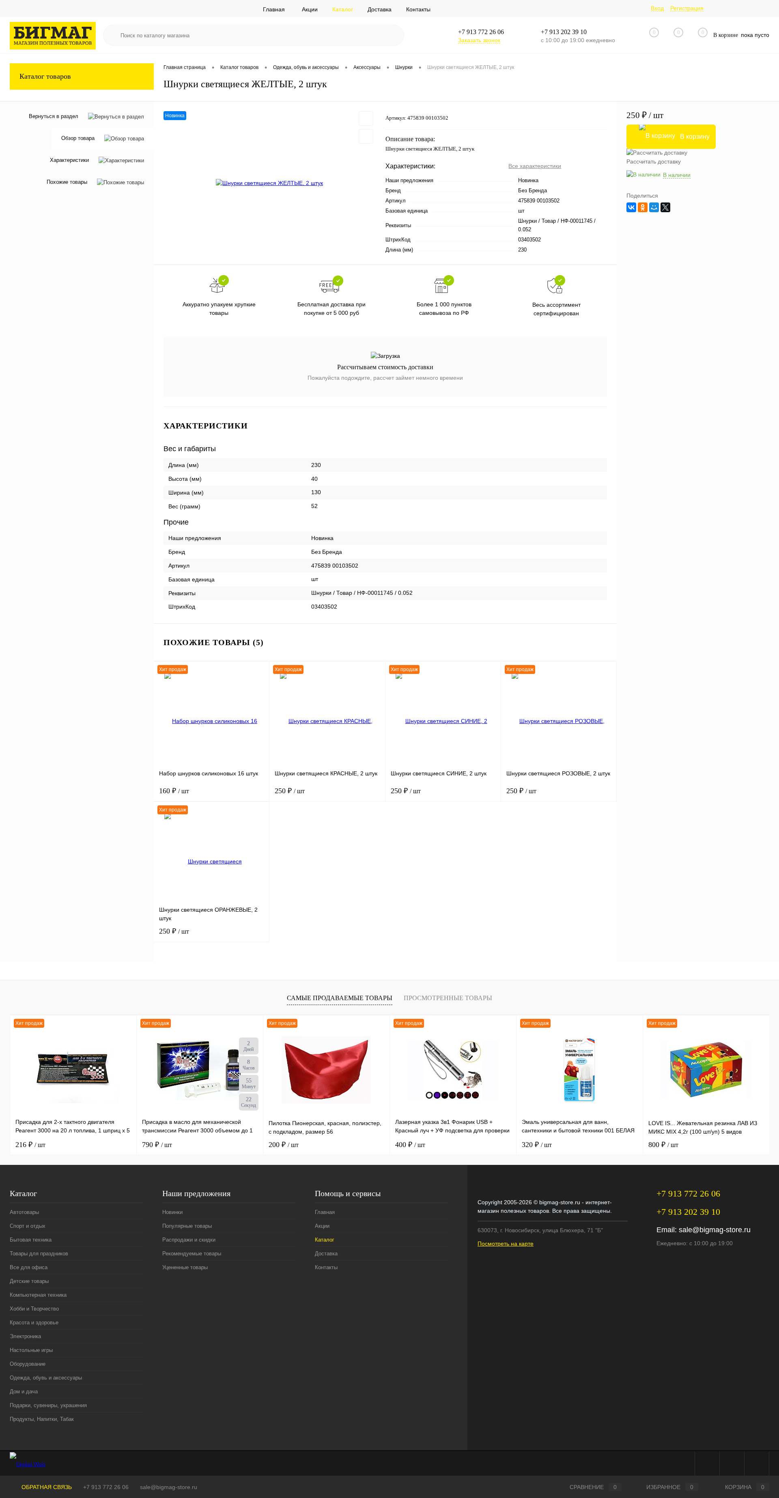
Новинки (172, 1212)
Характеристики (69, 160)
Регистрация (687, 8)
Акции (310, 9)
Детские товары (29, 1281)
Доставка (380, 9)
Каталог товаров (45, 76)
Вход (657, 8)
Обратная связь (46, 1487)
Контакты (418, 9)
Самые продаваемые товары (339, 997)
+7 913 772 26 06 (106, 1487)
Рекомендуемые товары (191, 1253)
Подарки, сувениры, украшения (48, 1405)
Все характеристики (534, 166)
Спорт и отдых (27, 1226)
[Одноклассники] (643, 207)
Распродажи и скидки (188, 1240)
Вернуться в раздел (53, 116)
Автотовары (24, 1212)
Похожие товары (67, 182)
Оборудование (27, 1364)
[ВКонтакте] (631, 207)
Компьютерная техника (38, 1295)
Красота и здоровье (34, 1322)
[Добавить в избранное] (366, 118)
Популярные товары (187, 1226)
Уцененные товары (185, 1267)
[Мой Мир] (654, 207)
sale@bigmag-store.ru (715, 1230)
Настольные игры (31, 1350)
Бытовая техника (31, 1240)
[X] (665, 207)
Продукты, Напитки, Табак (42, 1419)
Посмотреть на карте (506, 1243)
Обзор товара (78, 139)
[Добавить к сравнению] (366, 136)
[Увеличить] (269, 183)
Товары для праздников (39, 1253)
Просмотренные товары (448, 997)
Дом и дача (24, 1391)
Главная (274, 9)
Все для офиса (28, 1267)
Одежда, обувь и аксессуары (46, 1378)
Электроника (25, 1336)
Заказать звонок (479, 40)
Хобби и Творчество (34, 1309)
